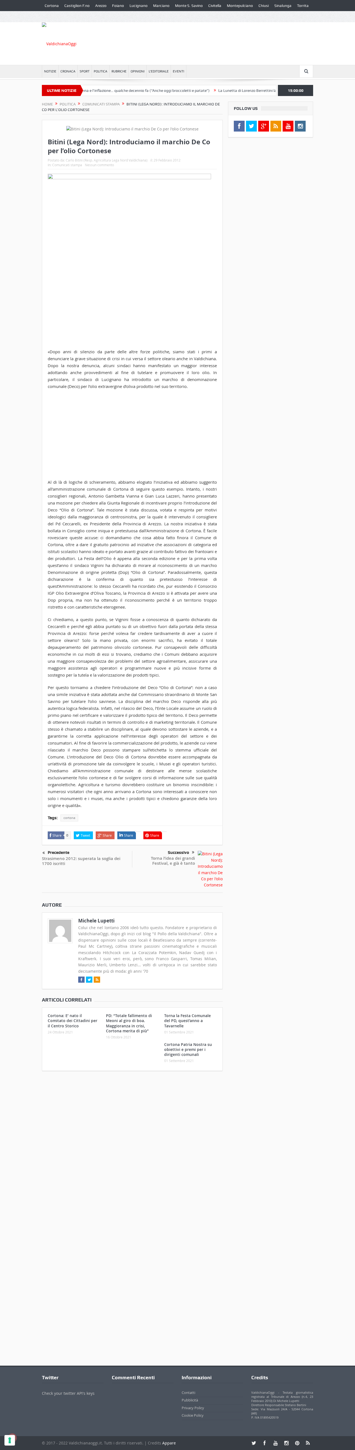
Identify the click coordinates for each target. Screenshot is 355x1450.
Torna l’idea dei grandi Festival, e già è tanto (173, 860)
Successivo (178, 852)
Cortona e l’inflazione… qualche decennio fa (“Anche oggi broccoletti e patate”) (121, 90)
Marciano (161, 5)
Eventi (178, 71)
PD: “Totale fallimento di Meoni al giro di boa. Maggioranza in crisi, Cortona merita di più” (129, 1023)
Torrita (303, 5)
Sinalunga (282, 5)
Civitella (214, 5)
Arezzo (100, 5)
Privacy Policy (193, 1407)
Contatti (188, 1392)
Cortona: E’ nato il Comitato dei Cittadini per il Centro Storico (72, 1020)
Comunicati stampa (67, 165)
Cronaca (67, 71)
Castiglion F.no (77, 5)
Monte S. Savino (189, 5)
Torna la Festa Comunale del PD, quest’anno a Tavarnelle (187, 1020)
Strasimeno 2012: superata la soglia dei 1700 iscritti (81, 861)
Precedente (58, 852)
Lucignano (139, 5)
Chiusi (263, 5)
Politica (100, 71)
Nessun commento (99, 165)
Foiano (118, 5)
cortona (69, 818)
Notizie (50, 71)
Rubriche (118, 71)
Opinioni (137, 71)
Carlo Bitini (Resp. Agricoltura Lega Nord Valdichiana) (107, 160)
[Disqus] (132, 1148)
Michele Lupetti (96, 920)
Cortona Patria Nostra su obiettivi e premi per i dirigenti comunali (188, 1049)
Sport (85, 71)
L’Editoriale (159, 71)
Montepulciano (240, 5)
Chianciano (54, 16)
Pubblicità (190, 1400)
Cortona (52, 5)
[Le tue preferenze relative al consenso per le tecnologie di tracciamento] (9, 1440)
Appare (169, 1443)
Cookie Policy (193, 1415)
